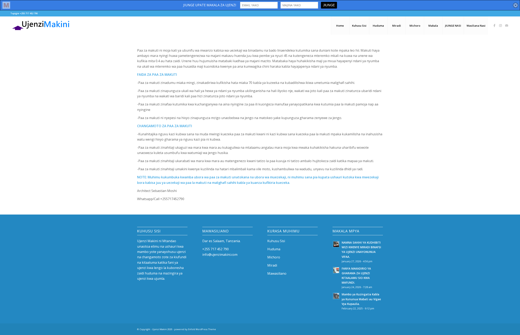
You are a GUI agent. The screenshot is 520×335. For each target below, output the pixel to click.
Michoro (273, 257)
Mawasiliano (276, 273)
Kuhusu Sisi (276, 241)
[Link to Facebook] (494, 25)
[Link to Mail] (507, 25)
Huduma (273, 249)
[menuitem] (340, 25)
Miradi (272, 265)
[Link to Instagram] (500, 25)
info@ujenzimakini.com (219, 254)
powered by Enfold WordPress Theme (195, 329)
